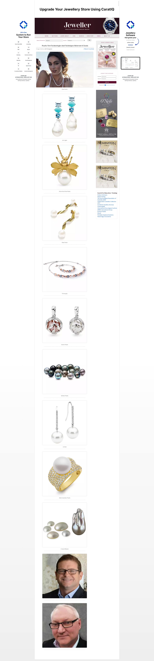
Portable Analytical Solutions (105, 215)
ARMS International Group (104, 210)
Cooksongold (101, 206)
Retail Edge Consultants (104, 216)
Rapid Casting (101, 196)
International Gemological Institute (107, 208)
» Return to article (88, 49)
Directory (90, 36)
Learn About (65, 36)
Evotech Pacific (101, 211)
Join (74, 36)
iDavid (99, 213)
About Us (107, 36)
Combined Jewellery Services (105, 205)
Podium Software (102, 195)
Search (81, 36)
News (46, 36)
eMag (98, 36)
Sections (55, 36)
